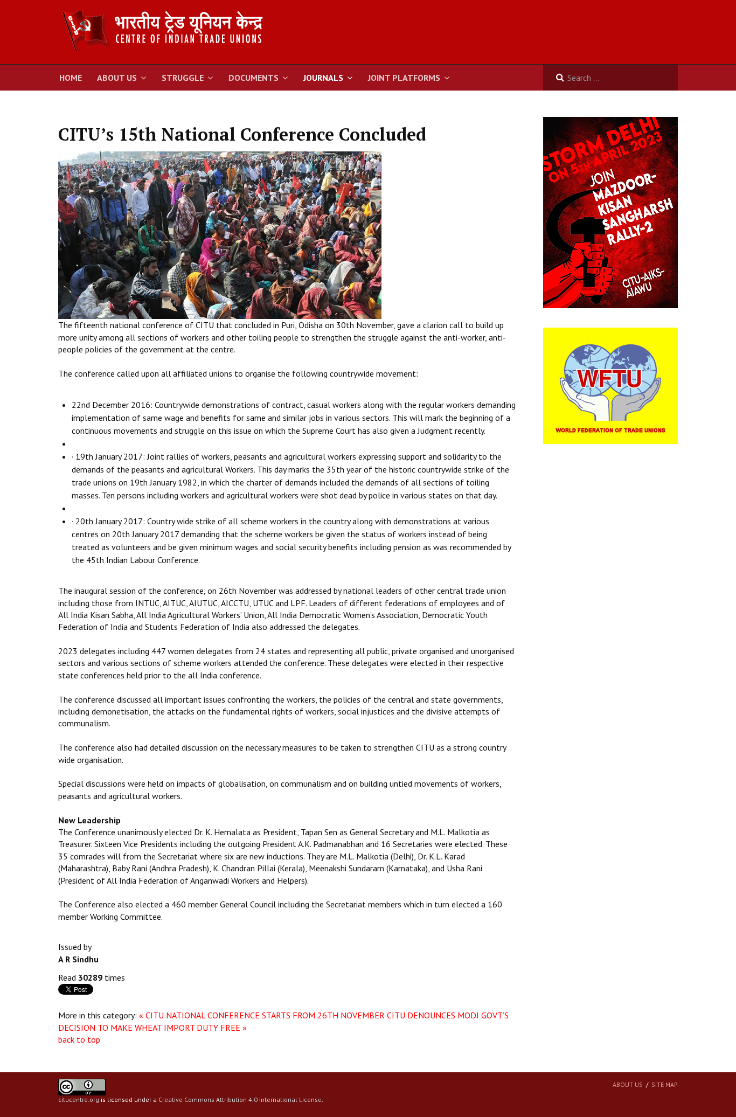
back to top (79, 1039)
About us (628, 1084)
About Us (117, 77)
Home (70, 77)
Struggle (183, 77)
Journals (323, 77)
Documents (253, 77)
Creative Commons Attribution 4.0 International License (240, 1099)
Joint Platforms (404, 77)
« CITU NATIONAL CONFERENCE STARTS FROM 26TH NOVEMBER (262, 1015)
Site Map (664, 1084)
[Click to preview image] (219, 234)
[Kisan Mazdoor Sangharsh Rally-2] (610, 212)
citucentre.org (78, 1099)
